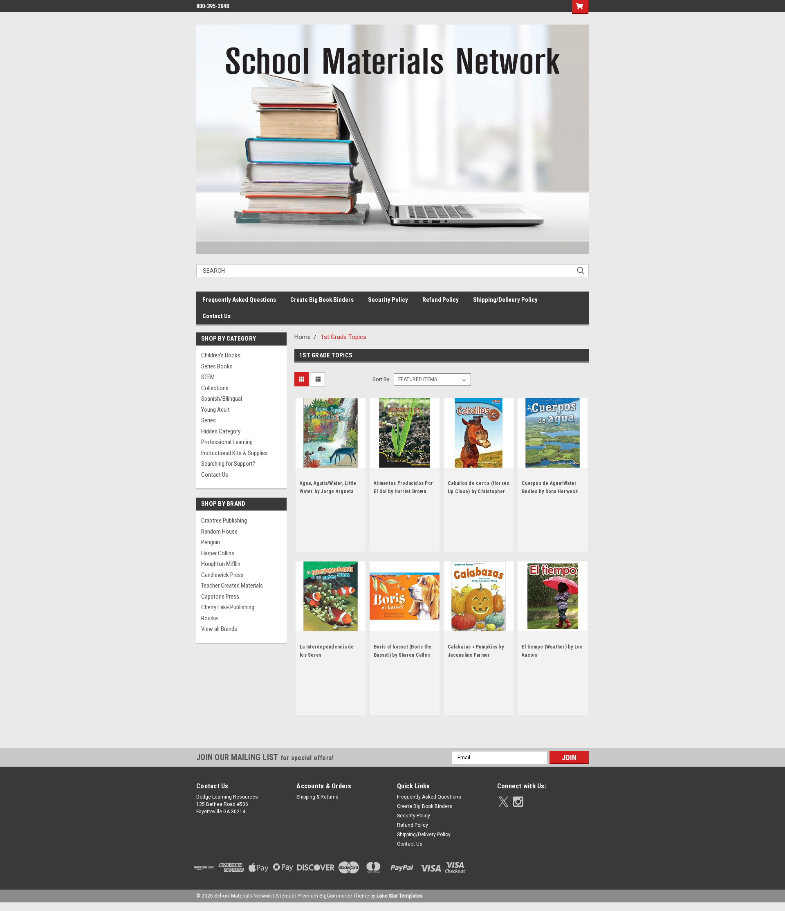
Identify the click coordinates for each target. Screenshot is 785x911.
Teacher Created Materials (232, 585)
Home (302, 337)
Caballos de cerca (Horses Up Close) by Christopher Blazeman (478, 491)
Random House (219, 531)
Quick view (330, 461)
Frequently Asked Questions (239, 299)
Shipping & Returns (317, 797)
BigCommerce (335, 896)
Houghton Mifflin (220, 564)
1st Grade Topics (343, 337)
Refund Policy (440, 299)
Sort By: (381, 379)
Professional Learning (227, 442)
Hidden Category (220, 431)
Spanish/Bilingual (221, 398)
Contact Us (216, 316)
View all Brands (219, 629)
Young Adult (215, 409)
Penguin (210, 542)
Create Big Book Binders (322, 299)
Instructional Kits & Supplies (234, 453)
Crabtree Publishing (224, 520)
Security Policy (388, 299)
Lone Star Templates (400, 896)
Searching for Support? (228, 463)
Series (208, 420)
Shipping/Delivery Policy (505, 299)
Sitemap (285, 896)
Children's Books (220, 355)
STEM (208, 377)
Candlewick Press (222, 575)
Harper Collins (217, 553)
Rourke (209, 618)
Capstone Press (220, 596)
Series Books (217, 366)
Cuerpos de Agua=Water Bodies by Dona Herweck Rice (550, 491)
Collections (215, 388)
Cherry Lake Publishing (227, 607)
